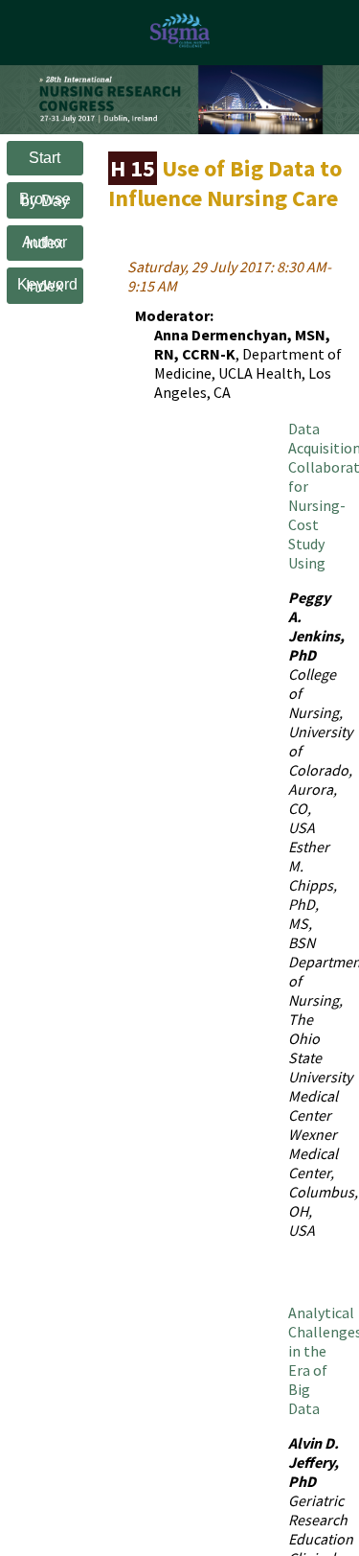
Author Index (44, 243)
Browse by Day (45, 200)
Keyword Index (47, 285)
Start (44, 158)
